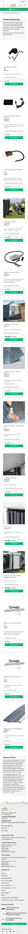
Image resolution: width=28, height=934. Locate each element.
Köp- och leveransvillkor (7, 880)
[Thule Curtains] (14, 513)
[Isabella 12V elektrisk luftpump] (14, 259)
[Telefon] (22, 4)
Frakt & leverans (5, 883)
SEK (19, 1)
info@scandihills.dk (2, 1)
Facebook (6, 830)
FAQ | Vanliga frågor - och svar (8, 888)
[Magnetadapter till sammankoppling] (14, 715)
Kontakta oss (4, 875)
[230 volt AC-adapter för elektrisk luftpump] (14, 102)
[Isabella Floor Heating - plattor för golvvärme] (14, 358)
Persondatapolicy (5, 892)
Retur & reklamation (6, 885)
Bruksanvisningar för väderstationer (9, 897)
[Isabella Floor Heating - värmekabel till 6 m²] (14, 412)
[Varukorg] (25, 4)
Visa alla (14, 923)
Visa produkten (14, 84)
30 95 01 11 (4, 1)
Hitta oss (3, 873)
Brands (3, 895)
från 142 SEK (15, 9)
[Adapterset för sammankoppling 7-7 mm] (14, 663)
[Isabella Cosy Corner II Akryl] (14, 311)
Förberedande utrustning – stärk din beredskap (12, 900)
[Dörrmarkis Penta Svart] (14, 208)
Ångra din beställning (6, 878)
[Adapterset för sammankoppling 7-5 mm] (14, 609)
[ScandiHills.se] (13, 5)
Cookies (3, 890)
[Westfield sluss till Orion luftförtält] (14, 562)
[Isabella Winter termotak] (14, 464)
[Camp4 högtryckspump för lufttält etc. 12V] (14, 156)
